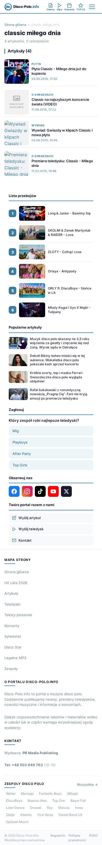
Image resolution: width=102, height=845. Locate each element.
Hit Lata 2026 (15, 583)
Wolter (11, 793)
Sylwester (12, 636)
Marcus (64, 808)
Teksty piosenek (18, 615)
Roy (50, 808)
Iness (79, 808)
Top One (58, 801)
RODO (93, 835)
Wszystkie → (87, 784)
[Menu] (92, 7)
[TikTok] (40, 491)
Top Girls (20, 465)
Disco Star (12, 647)
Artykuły (11, 593)
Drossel (35, 808)
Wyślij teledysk (31, 529)
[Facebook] (14, 491)
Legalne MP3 (15, 658)
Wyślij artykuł (29, 518)
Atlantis (26, 815)
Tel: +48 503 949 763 (30, 765)
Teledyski (12, 604)
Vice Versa (45, 815)
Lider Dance (15, 808)
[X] (66, 491)
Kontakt (25, 540)
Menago (27, 793)
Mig (16, 431)
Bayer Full (78, 801)
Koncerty (11, 625)
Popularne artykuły (25, 327)
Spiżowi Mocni (17, 822)
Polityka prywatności (77, 838)
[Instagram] (27, 491)
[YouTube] (53, 491)
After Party (22, 453)
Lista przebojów (22, 196)
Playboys (20, 442)
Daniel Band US (70, 815)
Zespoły (11, 668)
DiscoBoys (14, 801)
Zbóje (10, 815)
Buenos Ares (37, 801)
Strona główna (15, 25)
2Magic (72, 793)
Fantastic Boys (50, 793)
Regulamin (58, 835)
